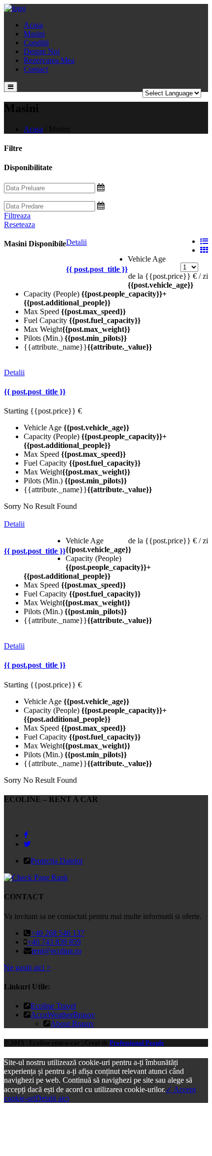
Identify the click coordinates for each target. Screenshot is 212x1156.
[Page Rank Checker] (36, 877)
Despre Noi (42, 51)
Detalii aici (52, 1098)
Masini (34, 34)
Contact (36, 69)
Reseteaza (19, 224)
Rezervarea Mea (49, 60)
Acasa (33, 25)
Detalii (76, 242)
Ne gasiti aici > (27, 967)
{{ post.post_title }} (97, 269)
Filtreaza (17, 215)
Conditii (36, 42)
